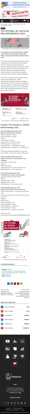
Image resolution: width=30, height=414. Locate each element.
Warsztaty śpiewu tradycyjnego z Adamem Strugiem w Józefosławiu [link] (7, 293)
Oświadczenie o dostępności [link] (12, 409)
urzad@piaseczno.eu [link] (14, 392)
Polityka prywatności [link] (18, 408)
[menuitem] (3, 28)
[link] (2, 21)
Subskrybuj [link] (26, 328)
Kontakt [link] (23, 409)
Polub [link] (27, 311)
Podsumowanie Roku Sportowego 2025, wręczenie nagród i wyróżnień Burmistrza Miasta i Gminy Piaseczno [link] (22, 294)
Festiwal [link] (3, 28)
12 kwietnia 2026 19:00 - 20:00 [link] (9, 271)
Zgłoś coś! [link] (8, 408)
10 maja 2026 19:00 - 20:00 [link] (15, 272)
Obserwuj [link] (26, 315)
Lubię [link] (28, 307)
